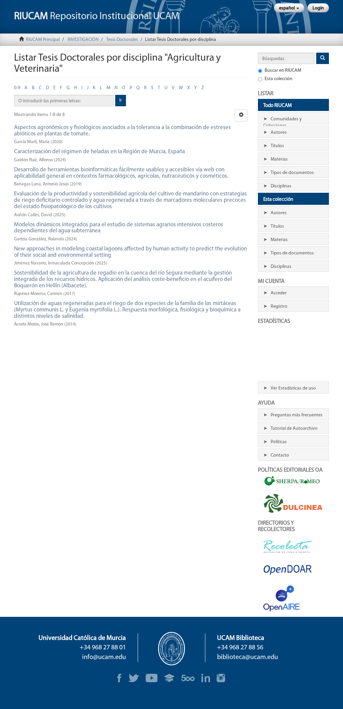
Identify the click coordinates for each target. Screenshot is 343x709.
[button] (289, 7)
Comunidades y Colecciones (282, 120)
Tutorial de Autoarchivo (294, 428)
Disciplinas (281, 186)
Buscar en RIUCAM (283, 70)
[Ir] (322, 58)
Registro (279, 306)
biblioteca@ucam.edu (247, 657)
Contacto (280, 455)
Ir (120, 100)
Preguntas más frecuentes (297, 415)
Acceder (279, 293)
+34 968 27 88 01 (103, 647)
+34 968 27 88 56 (240, 647)
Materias (279, 159)
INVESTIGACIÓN (83, 39)
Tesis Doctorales (122, 39)
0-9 (17, 88)
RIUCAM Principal (43, 39)
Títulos (277, 146)
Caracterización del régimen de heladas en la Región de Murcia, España (99, 152)
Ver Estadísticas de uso (293, 388)
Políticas (279, 442)
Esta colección (278, 78)
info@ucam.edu (104, 657)
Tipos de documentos (292, 172)
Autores (279, 132)
